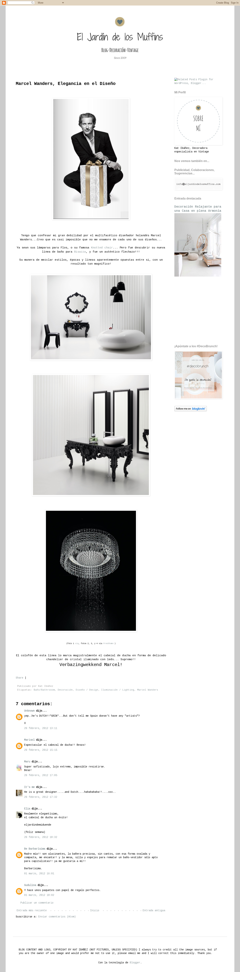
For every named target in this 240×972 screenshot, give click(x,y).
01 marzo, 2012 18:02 (39, 895)
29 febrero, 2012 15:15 (40, 750)
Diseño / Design (87, 690)
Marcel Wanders (147, 690)
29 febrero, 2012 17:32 (40, 797)
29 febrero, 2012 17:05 (40, 775)
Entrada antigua (154, 910)
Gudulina (30, 885)
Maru (27, 761)
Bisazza (80, 252)
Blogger (135, 962)
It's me (29, 787)
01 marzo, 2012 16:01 (39, 873)
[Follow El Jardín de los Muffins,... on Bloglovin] (190, 410)
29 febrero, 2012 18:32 (40, 837)
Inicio (94, 910)
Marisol (29, 739)
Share (19, 677)
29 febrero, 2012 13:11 (40, 728)
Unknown (29, 710)
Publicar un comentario (36, 902)
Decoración (65, 690)
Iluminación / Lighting (117, 690)
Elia (27, 808)
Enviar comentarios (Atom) (57, 916)
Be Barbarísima (34, 848)
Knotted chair (102, 247)
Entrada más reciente (32, 910)
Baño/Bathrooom (44, 690)
